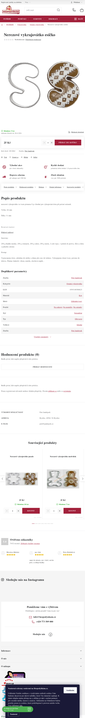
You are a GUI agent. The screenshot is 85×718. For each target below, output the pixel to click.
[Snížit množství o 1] (44, 143)
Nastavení (13, 714)
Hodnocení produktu (26, 187)
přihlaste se (52, 391)
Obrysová (78, 319)
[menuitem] (8, 19)
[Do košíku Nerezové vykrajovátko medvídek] (72, 511)
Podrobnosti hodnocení (33, 39)
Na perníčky (67, 307)
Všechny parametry (41, 337)
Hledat (58, 10)
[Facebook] (50, 634)
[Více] (78, 19)
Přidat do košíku (68, 142)
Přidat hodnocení (42, 367)
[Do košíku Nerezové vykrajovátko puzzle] (31, 511)
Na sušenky (77, 307)
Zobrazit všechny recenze (30, 543)
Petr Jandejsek (29, 151)
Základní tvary (76, 301)
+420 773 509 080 (75, 10)
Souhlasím (70, 690)
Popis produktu (9, 187)
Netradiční (78, 313)
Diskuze (41, 187)
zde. (21, 705)
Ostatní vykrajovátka (74, 283)
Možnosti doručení (77, 132)
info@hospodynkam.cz (44, 616)
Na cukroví (58, 307)
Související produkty (74, 187)
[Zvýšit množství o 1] (52, 143)
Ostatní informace (55, 187)
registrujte (67, 391)
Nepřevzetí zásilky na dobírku (11, 2)
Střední (79, 325)
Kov (80, 295)
